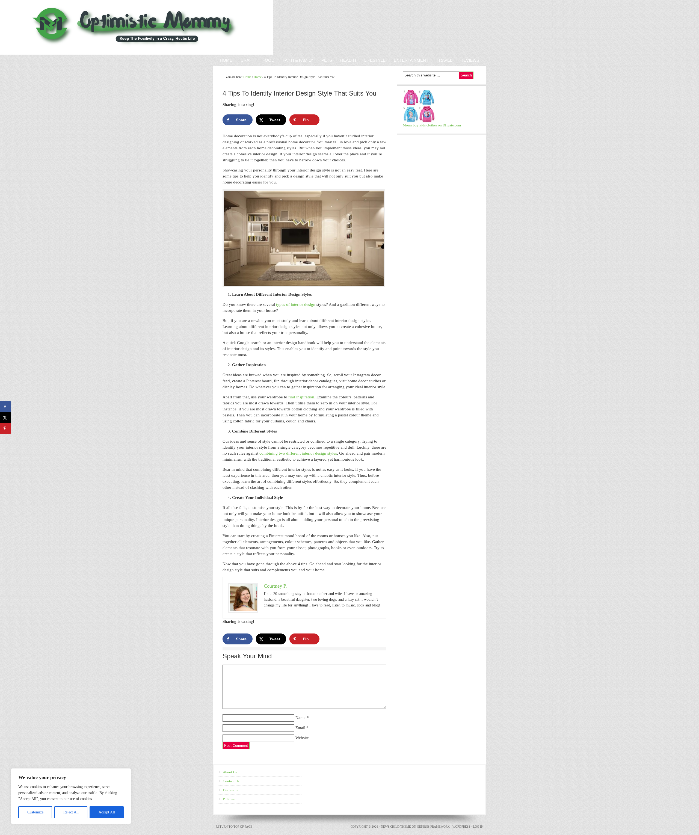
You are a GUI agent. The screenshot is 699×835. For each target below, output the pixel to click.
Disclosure (230, 790)
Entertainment (409, 60)
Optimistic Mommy (63, 27)
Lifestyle (375, 60)
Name (300, 717)
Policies (229, 799)
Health (348, 60)
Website (302, 738)
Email (300, 728)
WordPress (461, 826)
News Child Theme (396, 826)
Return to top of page (234, 826)
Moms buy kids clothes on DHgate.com (432, 125)
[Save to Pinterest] (5, 428)
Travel (444, 60)
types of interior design (295, 304)
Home (226, 60)
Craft (247, 60)
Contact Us (231, 781)
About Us (230, 772)
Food (268, 60)
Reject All (71, 812)
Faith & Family (296, 60)
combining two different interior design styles (298, 453)
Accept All (107, 812)
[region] (71, 796)
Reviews (467, 60)
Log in (478, 826)
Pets (326, 60)
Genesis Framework (433, 826)
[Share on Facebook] (5, 406)
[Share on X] (5, 417)
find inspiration (301, 397)
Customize (35, 812)
